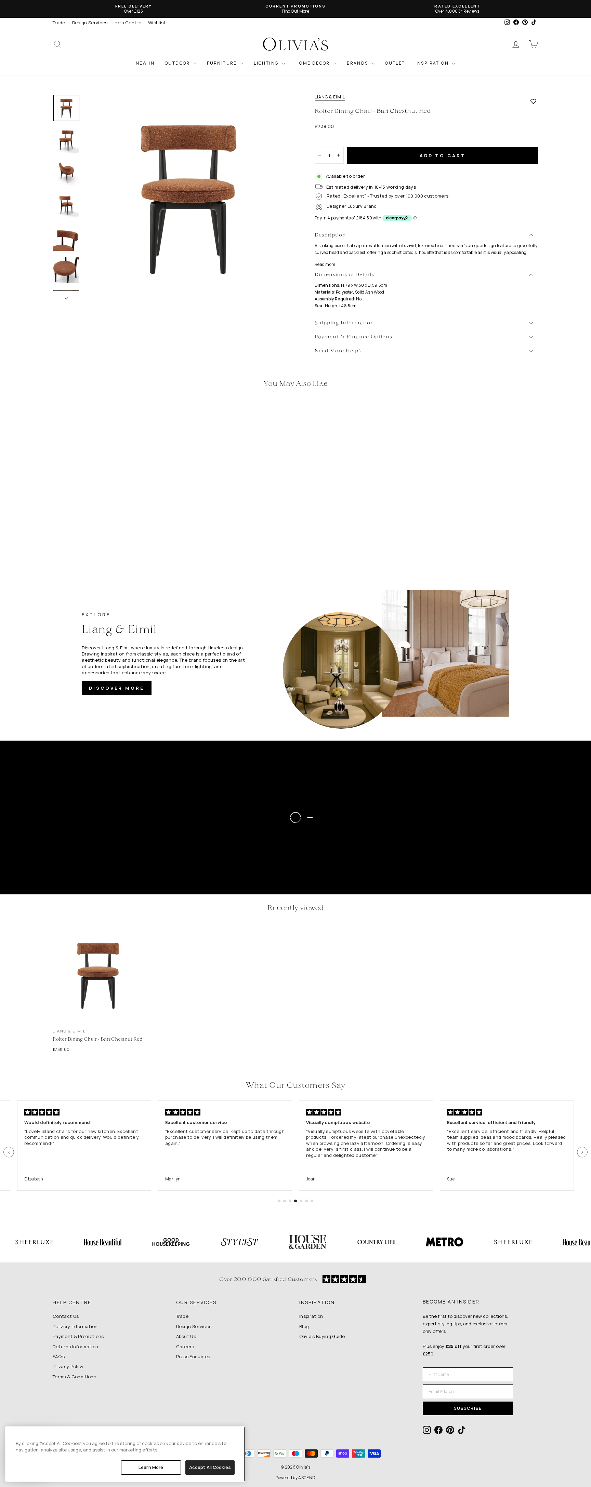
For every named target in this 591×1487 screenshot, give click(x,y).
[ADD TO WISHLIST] (533, 101)
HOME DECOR (313, 63)
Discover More (116, 688)
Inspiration (311, 1316)
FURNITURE (222, 63)
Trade (59, 22)
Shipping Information (344, 323)
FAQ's (59, 1356)
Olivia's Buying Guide (322, 1336)
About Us (186, 1336)
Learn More (151, 1467)
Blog (304, 1326)
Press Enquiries (193, 1356)
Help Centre (128, 22)
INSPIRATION (433, 63)
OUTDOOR (178, 63)
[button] (8, 1152)
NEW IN (145, 63)
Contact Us (66, 1316)
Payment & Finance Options (353, 337)
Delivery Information (75, 1326)
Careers (185, 1346)
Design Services (90, 22)
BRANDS (358, 63)
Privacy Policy (68, 1366)
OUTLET (395, 63)
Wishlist (157, 22)
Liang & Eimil (330, 97)
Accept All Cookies (210, 1467)
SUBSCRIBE (468, 1408)
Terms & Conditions (74, 1377)
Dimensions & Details (344, 275)
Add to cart (443, 155)
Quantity (328, 140)
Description (330, 235)
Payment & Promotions (78, 1336)
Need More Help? (338, 351)
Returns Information (75, 1346)
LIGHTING (267, 63)
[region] (125, 1454)
